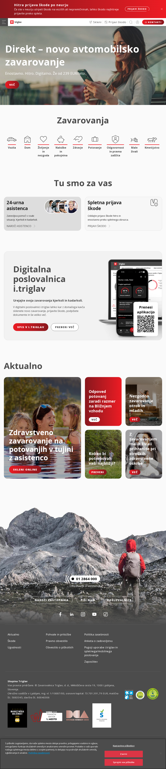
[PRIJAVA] (137, 22)
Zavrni (123, 754)
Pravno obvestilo (57, 641)
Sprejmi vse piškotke (124, 762)
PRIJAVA (137, 22)
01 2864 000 (86, 578)
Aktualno (13, 634)
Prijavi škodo (137, 9)
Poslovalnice (119, 600)
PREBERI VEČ (64, 327)
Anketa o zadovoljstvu (98, 641)
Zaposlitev (91, 661)
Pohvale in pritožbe (58, 634)
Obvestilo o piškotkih (59, 647)
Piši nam (88, 600)
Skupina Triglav (18, 681)
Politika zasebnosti (96, 634)
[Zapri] (160, 753)
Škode (11, 641)
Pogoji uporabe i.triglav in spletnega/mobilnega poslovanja (101, 651)
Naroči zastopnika (52, 600)
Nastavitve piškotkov (124, 745)
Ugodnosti (14, 647)
